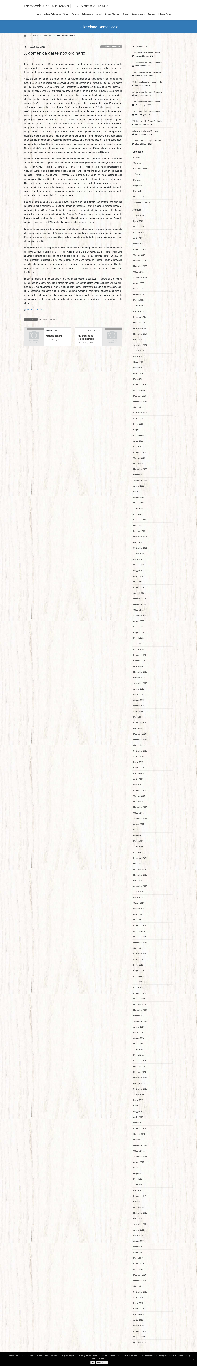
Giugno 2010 (138, 1309)
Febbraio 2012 (139, 1196)
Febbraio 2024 (139, 384)
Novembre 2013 (140, 1078)
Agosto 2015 (138, 959)
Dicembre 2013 (139, 1072)
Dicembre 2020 (139, 599)
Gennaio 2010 (139, 1337)
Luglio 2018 (138, 762)
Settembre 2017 (140, 818)
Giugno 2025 (138, 294)
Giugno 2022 (138, 497)
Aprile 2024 (138, 373)
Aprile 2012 (138, 1185)
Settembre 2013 (140, 1089)
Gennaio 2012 (139, 1202)
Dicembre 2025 (139, 260)
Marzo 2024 (138, 379)
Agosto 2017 (138, 824)
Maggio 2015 (138, 976)
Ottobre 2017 (139, 813)
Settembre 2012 (140, 1156)
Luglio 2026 (138, 221)
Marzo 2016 (138, 920)
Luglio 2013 (138, 1100)
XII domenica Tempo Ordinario (145, 131)
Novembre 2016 (140, 875)
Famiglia (137, 157)
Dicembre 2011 (139, 1207)
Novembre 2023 (140, 401)
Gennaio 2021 (139, 593)
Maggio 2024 (138, 368)
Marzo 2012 (138, 1190)
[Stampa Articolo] (25, 309)
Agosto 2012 (138, 1162)
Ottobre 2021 (139, 542)
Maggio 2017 (138, 841)
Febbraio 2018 (139, 790)
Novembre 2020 (140, 604)
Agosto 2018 (138, 756)
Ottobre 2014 (139, 1016)
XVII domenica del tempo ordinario (147, 82)
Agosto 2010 (138, 1297)
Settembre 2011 (140, 1224)
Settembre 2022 (140, 480)
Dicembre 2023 (139, 396)
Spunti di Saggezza (141, 202)
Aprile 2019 (138, 711)
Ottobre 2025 (139, 272)
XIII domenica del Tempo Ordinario (147, 121)
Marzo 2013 (138, 1123)
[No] (193, 1359)
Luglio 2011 (138, 1235)
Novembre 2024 (140, 334)
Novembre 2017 (140, 807)
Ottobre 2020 (139, 610)
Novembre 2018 (140, 739)
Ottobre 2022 (139, 475)
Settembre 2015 (140, 954)
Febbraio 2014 (139, 1061)
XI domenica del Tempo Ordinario (146, 141)
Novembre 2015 (140, 942)
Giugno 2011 (138, 1241)
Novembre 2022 (140, 469)
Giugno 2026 (138, 227)
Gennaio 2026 (139, 255)
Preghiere (137, 185)
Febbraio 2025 (139, 317)
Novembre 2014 (140, 1010)
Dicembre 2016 (139, 869)
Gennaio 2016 (139, 931)
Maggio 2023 (138, 435)
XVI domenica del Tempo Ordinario (147, 92)
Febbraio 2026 (139, 249)
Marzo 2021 (138, 582)
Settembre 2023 (140, 413)
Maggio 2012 (138, 1179)
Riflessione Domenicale (111, 47)
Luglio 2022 (138, 491)
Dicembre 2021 (139, 531)
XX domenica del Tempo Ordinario (146, 53)
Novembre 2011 (140, 1213)
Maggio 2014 (138, 1044)
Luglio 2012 (138, 1168)
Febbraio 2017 (139, 858)
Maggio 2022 (138, 503)
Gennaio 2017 (139, 863)
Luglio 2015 (138, 965)
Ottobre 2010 (139, 1286)
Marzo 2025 (138, 311)
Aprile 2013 (138, 1117)
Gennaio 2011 (139, 1269)
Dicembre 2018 (139, 734)
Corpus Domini (54, 336)
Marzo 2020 (138, 649)
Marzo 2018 (138, 785)
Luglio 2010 (138, 1303)
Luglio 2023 (138, 424)
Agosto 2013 (138, 1094)
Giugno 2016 (138, 903)
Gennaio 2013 (139, 1134)
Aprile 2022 (138, 508)
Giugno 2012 (138, 1173)
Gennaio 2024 (139, 390)
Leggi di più (102, 1362)
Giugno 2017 (138, 835)
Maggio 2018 (138, 773)
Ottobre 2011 (138, 1218)
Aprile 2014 (138, 1049)
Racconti (137, 191)
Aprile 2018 (138, 779)
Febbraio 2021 (139, 587)
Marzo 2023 (138, 446)
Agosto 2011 (138, 1230)
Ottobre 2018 (139, 745)
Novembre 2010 (140, 1280)
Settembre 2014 (140, 1021)
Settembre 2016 (140, 886)
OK (92, 1362)
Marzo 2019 (138, 717)
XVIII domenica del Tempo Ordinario (147, 72)
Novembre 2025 (140, 266)
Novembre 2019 (140, 672)
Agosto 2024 (138, 351)
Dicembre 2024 (139, 328)
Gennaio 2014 (139, 1066)
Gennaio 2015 (139, 999)
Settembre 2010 (140, 1292)
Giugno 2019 (138, 700)
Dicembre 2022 (139, 463)
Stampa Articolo (34, 309)
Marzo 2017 (138, 852)
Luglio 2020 (138, 627)
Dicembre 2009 (139, 1342)
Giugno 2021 (138, 565)
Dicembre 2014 (139, 1004)
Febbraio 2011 (139, 1264)
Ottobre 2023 (139, 407)
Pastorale (137, 180)
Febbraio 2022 (139, 520)
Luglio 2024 (138, 356)
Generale (137, 163)
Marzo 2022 (138, 514)
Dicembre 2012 (139, 1140)
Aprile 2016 (138, 914)
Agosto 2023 (138, 418)
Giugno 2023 (138, 430)
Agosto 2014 (138, 1027)
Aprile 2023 (138, 441)
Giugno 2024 (138, 362)
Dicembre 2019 (139, 666)
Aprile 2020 (138, 644)
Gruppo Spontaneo (141, 168)
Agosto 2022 (138, 486)
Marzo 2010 (138, 1326)
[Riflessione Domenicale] (34, 333)
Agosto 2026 (138, 215)
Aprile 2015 (138, 982)
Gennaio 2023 (139, 458)
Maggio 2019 (138, 706)
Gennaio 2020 (139, 661)
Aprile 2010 (138, 1320)
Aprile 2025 (138, 306)
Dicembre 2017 (139, 801)
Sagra (137, 174)
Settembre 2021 (140, 548)
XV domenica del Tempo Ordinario (146, 102)
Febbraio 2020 (139, 655)
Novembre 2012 (140, 1145)
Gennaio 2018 (139, 796)
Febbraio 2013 (139, 1128)
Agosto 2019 (138, 689)
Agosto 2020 (138, 621)
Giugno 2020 (138, 632)
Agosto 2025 (138, 283)
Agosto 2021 (138, 553)
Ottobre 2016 (139, 880)
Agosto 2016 (138, 892)
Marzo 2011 (138, 1258)
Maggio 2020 (138, 638)
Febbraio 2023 (139, 452)
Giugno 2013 (138, 1106)
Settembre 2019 (140, 683)
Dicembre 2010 (139, 1275)
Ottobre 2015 (139, 948)
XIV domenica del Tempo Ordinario (147, 111)
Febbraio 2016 (139, 925)
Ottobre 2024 (139, 339)
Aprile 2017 (138, 847)
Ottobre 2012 (139, 1151)
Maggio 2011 (138, 1247)
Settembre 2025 (140, 277)
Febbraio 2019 (139, 723)
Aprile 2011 (138, 1252)
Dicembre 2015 (139, 937)
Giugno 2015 (138, 970)
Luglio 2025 (138, 289)
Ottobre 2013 (139, 1083)
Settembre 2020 (140, 615)
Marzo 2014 (138, 1055)
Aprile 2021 (138, 576)
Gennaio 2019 (139, 728)
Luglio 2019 (138, 694)
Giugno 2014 (138, 1038)
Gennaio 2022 (139, 525)
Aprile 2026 (138, 238)
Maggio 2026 (138, 232)
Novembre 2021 (140, 537)
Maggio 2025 (138, 300)
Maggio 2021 (138, 570)
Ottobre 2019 (139, 677)
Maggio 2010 (138, 1314)
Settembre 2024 (140, 345)
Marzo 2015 (138, 987)
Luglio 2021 (138, 559)
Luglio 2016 (138, 897)
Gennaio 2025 (139, 322)
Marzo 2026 (138, 244)
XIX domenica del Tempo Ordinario (147, 62)
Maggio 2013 (138, 1111)
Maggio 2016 (138, 908)
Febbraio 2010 (139, 1331)
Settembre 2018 (140, 751)
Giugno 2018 (138, 768)
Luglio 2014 (138, 1032)
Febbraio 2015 (139, 993)
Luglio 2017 (138, 830)
